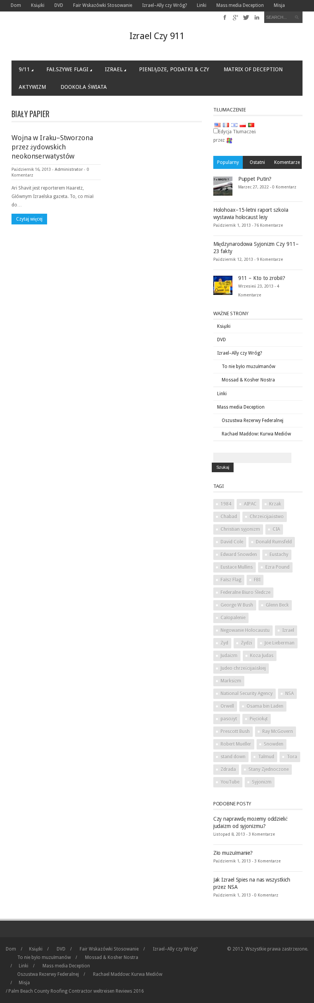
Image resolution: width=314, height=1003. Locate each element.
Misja (279, 5)
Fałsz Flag (231, 579)
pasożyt (229, 719)
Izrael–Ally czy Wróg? (164, 5)
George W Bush (237, 605)
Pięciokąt (259, 719)
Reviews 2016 (130, 991)
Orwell (227, 706)
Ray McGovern (277, 731)
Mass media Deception (240, 5)
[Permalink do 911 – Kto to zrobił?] (222, 285)
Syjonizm (261, 782)
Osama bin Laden (265, 706)
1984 (226, 504)
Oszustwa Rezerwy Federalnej (252, 420)
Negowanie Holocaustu (245, 630)
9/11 (24, 69)
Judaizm (229, 655)
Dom (16, 5)
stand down (233, 756)
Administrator (69, 169)
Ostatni (257, 162)
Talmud (266, 756)
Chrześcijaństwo (267, 516)
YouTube (230, 782)
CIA (276, 529)
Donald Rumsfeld (274, 542)
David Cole (232, 542)
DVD (58, 5)
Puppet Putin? (255, 179)
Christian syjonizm (240, 529)
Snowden (273, 744)
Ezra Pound (277, 567)
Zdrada (228, 769)
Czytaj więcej (29, 219)
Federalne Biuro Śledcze (245, 592)
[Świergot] (246, 17)
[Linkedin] (256, 17)
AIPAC (250, 504)
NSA (289, 693)
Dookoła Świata (84, 87)
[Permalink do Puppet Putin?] (222, 185)
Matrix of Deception (253, 69)
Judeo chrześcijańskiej (243, 668)
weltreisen (103, 991)
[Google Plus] (235, 17)
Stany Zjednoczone (269, 769)
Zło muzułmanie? (233, 853)
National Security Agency (247, 693)
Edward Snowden (239, 554)
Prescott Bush (235, 731)
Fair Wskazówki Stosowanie (102, 5)
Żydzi (246, 643)
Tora (292, 756)
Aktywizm (32, 87)
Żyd (224, 643)
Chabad (229, 516)
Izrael (114, 69)
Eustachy (279, 554)
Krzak (275, 504)
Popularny (228, 162)
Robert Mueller (236, 744)
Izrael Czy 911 (157, 36)
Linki (201, 5)
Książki (37, 5)
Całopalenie (233, 617)
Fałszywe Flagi (67, 69)
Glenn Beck (277, 605)
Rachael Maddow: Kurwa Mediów (256, 434)
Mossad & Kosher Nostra (248, 380)
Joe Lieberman (279, 643)
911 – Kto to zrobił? (261, 278)
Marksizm (231, 681)
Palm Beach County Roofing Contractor (50, 991)
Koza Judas (261, 655)
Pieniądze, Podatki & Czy (174, 69)
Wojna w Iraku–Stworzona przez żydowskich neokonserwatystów (52, 147)
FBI (257, 579)
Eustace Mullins (237, 567)
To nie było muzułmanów (248, 366)
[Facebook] (225, 17)
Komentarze (287, 162)
